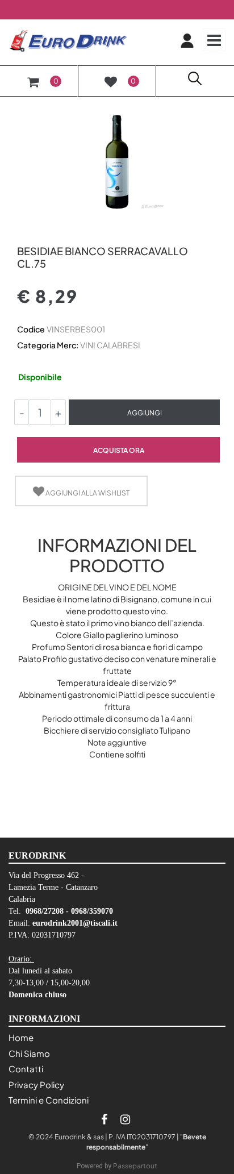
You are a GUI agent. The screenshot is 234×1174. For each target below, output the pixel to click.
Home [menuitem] (21, 1037)
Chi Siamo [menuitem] (29, 1053)
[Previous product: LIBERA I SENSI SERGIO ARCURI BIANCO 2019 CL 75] (23, 231)
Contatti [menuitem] (26, 1068)
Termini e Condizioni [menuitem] (49, 1099)
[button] (117, 161)
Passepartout (135, 1165)
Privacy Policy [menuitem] (36, 1084)
